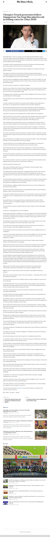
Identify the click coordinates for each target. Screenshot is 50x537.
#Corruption (12, 392)
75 (15, 493)
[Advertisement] (25, 7)
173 (11, 476)
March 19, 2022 (7, 476)
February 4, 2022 (12, 488)
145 (18, 504)
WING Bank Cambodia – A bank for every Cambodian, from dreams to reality (21, 474)
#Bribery (7, 392)
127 (17, 499)
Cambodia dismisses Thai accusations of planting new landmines (18, 420)
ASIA (6, 11)
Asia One (20, 388)
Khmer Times (6, 422)
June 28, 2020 (11, 493)
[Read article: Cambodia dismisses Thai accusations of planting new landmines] (41, 424)
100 (17, 488)
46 (18, 434)
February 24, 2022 (12, 499)
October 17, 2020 (6, 22)
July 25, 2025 (12, 422)
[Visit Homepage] (25, 2)
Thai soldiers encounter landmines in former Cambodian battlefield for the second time (16, 411)
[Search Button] (46, 2)
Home (4, 11)
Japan (9, 11)
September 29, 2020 (12, 504)
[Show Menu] (3, 2)
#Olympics (17, 392)
